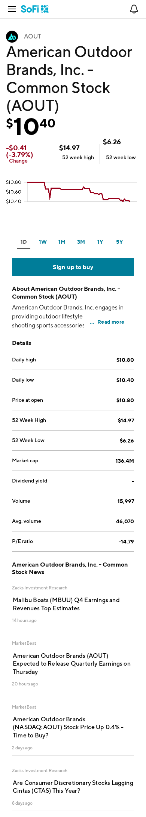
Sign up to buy (73, 267)
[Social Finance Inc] (35, 9)
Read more (110, 321)
